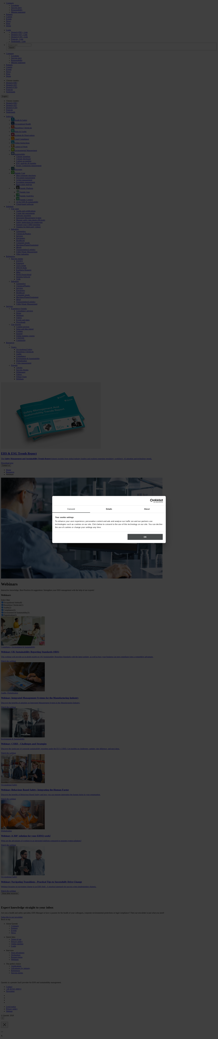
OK (145, 537)
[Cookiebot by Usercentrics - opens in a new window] (152, 501)
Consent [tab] (71, 509)
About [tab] (147, 509)
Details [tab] (109, 509)
